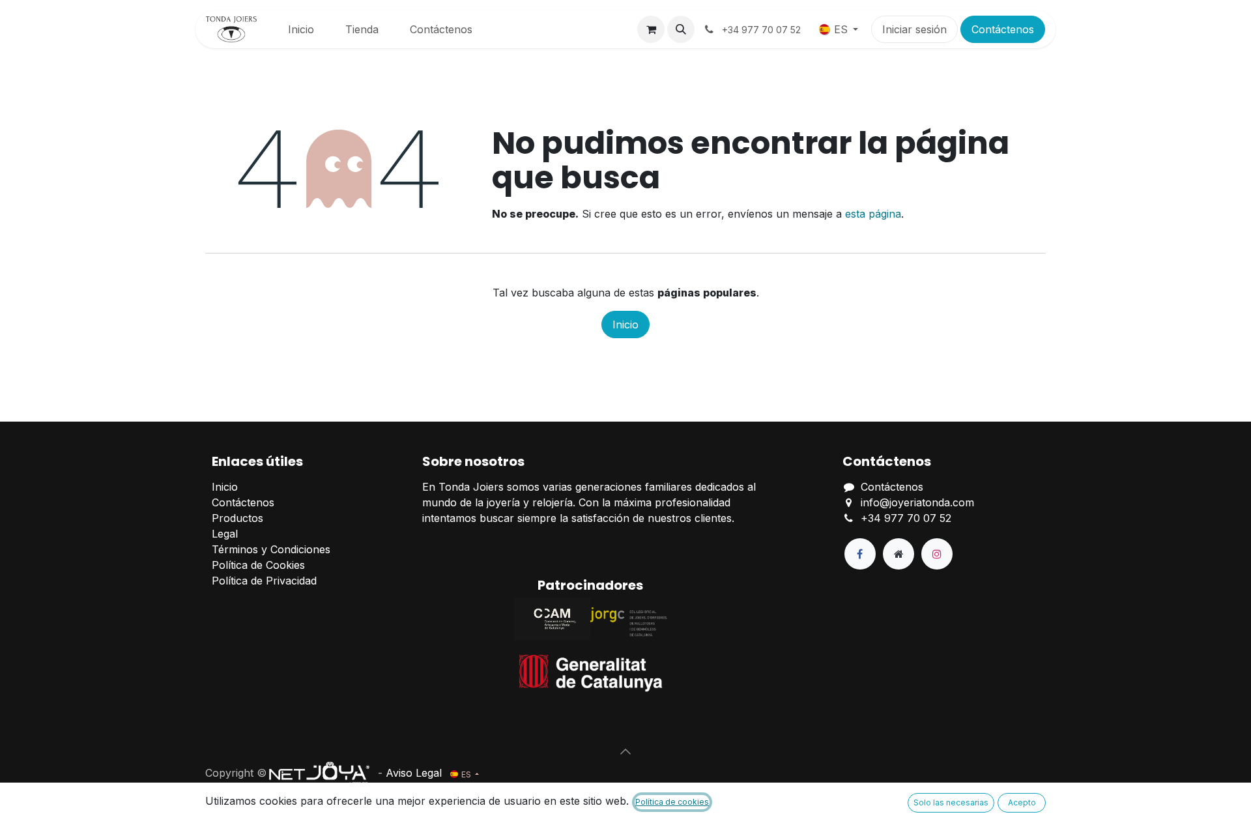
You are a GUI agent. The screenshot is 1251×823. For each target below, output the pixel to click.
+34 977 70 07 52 (906, 518)
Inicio (625, 324)
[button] (681, 29)
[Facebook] (860, 554)
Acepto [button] (1022, 802)
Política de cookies (672, 802)
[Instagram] (937, 554)
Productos (237, 518)
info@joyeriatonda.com (917, 502)
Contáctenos (1002, 29)
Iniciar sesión (914, 29)
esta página (873, 213)
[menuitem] (301, 29)
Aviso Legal (414, 772)
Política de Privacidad (264, 580)
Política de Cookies (258, 564)
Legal (225, 533)
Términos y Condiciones (271, 549)
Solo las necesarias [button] (950, 802)
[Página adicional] (898, 554)
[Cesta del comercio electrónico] (651, 29)
